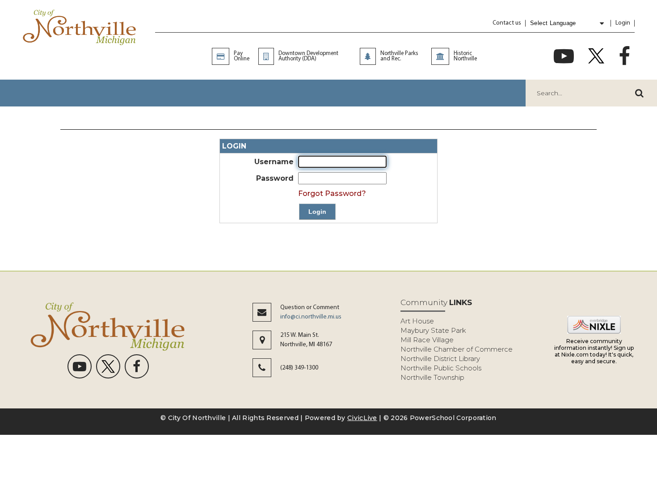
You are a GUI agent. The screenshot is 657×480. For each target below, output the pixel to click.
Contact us (507, 23)
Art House (417, 321)
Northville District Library (440, 358)
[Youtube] (564, 56)
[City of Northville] (79, 28)
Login (622, 23)
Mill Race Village (427, 340)
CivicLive (362, 418)
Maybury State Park (433, 330)
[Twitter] (596, 56)
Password (275, 178)
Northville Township (432, 377)
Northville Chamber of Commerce (456, 349)
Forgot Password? (332, 193)
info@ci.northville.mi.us (310, 317)
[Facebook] (624, 56)
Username (274, 161)
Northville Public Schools (440, 368)
